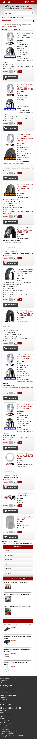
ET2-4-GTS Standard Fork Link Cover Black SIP (17, 625)
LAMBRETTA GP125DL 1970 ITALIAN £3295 (16, 594)
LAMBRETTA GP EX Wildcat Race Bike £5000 (17, 606)
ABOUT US (8, 564)
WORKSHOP (8, 560)
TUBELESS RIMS (15, 25)
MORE (5, 80)
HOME (7, 551)
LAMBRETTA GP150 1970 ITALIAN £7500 (15, 582)
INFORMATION (9, 555)
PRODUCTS (6, 25)
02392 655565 (5, 704)
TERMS (3, 698)
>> (12, 29)
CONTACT (4, 681)
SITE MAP (4, 700)
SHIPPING (8, 568)
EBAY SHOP (8, 573)
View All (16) (16, 29)
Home (3, 683)
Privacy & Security (6, 702)
